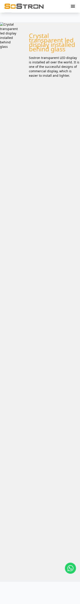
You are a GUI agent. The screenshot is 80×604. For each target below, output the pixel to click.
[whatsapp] (70, 568)
